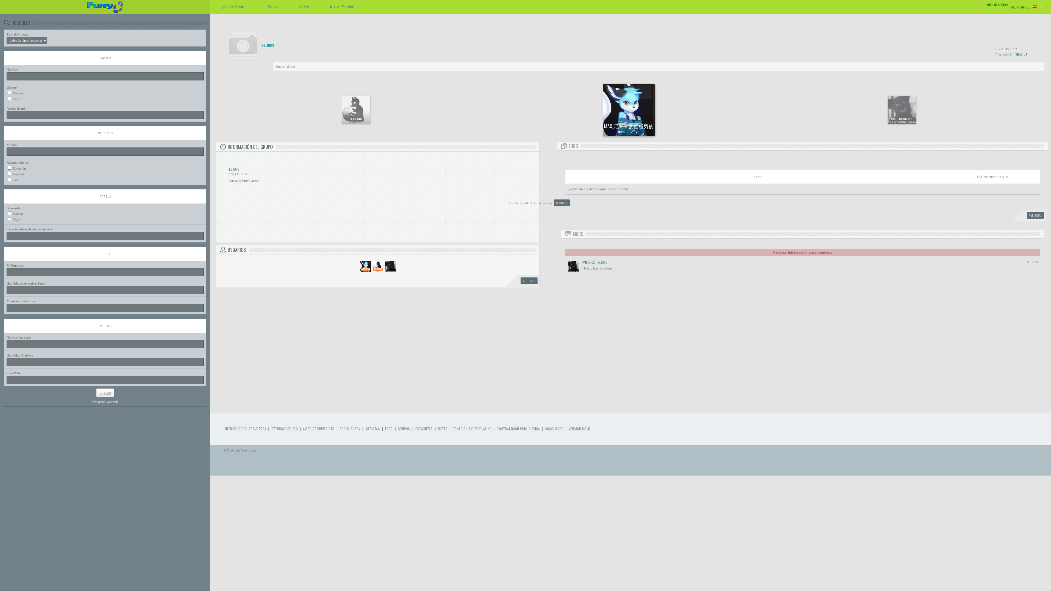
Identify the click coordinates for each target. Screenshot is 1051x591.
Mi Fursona (15, 266)
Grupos (404, 428)
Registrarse (1020, 7)
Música (12, 145)
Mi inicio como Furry (21, 301)
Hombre (18, 93)
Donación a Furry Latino (472, 428)
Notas (442, 428)
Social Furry (350, 428)
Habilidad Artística (20, 355)
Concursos (554, 428)
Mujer (17, 99)
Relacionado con (18, 163)
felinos (268, 45)
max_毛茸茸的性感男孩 (628, 126)
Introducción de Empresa (245, 428)
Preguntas (424, 428)
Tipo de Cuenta (17, 34)
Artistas (372, 428)
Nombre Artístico (19, 338)
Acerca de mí (16, 109)
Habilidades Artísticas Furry (26, 283)
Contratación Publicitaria (518, 428)
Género (12, 87)
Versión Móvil (580, 428)
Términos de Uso (284, 428)
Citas (16, 180)
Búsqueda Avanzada (105, 402)
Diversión (19, 168)
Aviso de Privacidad (318, 428)
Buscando (14, 208)
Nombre (12, 70)
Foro (389, 428)
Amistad (18, 174)
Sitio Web (13, 373)
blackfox (1021, 54)
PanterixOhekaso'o (901, 119)
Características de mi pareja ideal (30, 229)
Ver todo (529, 281)
